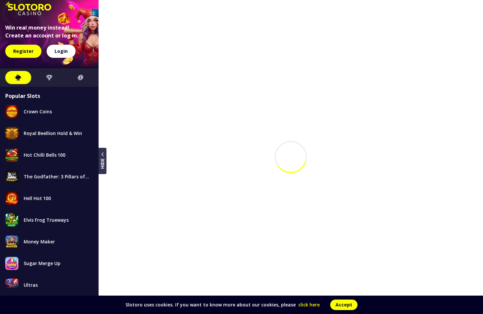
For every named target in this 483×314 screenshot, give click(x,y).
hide (102, 163)
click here (309, 305)
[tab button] (18, 77)
